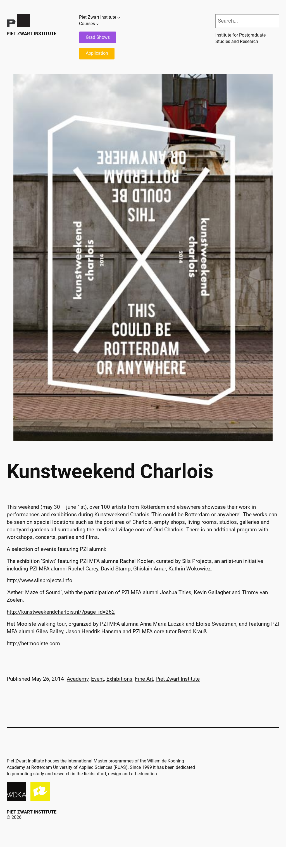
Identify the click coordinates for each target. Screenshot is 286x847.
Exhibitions (119, 679)
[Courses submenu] (97, 23)
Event (97, 679)
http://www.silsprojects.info (39, 580)
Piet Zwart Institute (31, 33)
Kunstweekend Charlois (110, 471)
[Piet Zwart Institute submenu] (118, 17)
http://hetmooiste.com (33, 643)
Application (97, 53)
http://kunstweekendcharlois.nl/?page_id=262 (61, 612)
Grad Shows (98, 37)
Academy (78, 679)
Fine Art (144, 679)
